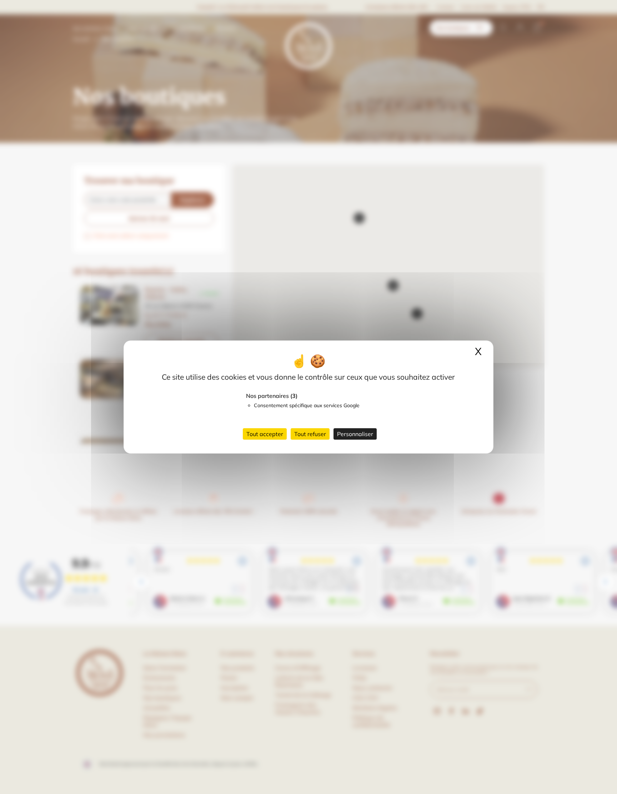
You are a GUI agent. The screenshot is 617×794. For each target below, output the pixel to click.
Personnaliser (355, 434)
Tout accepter (264, 434)
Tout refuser (310, 434)
